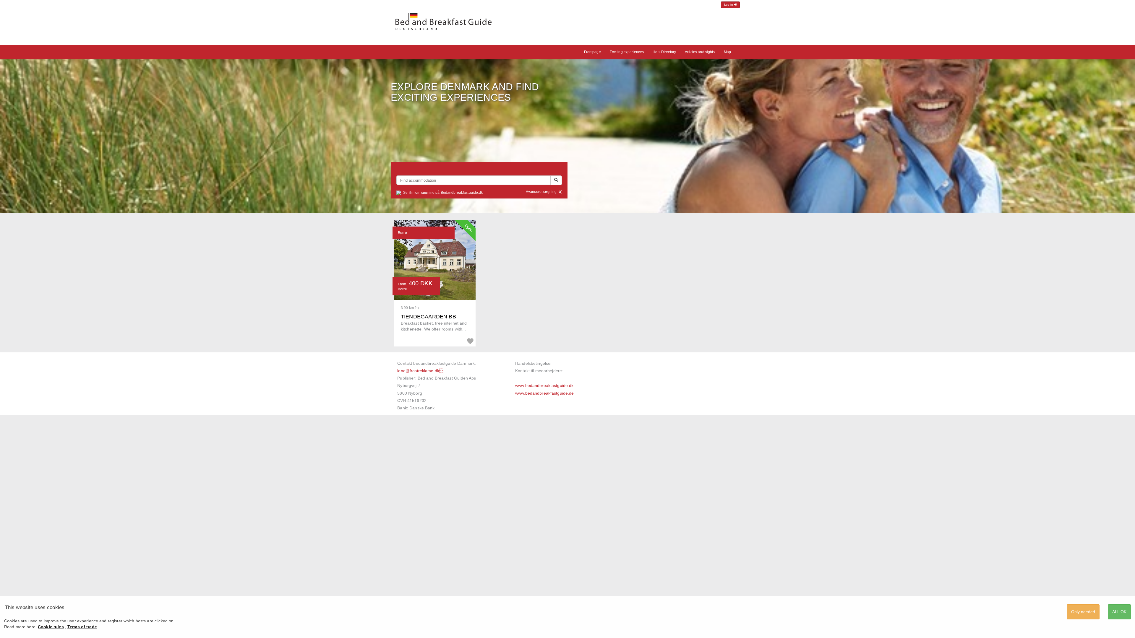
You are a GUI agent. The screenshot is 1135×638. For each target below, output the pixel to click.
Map (727, 52)
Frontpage (592, 52)
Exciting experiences (627, 52)
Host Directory (664, 52)
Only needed (1083, 611)
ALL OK (1119, 611)
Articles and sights (700, 52)
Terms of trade (82, 626)
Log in (729, 4)
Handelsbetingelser (533, 363)
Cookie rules (51, 626)
